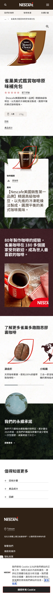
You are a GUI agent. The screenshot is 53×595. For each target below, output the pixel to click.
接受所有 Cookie (26, 589)
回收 (6, 121)
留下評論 (26, 92)
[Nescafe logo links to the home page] (11, 518)
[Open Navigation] (47, 5)
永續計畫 (45, 12)
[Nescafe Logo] (26, 4)
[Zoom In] (47, 26)
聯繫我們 (8, 545)
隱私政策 (8, 556)
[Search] (5, 5)
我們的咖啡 (9, 12)
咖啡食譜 (27, 12)
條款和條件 (10, 551)
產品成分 (8, 127)
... (5, 19)
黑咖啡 (15, 180)
